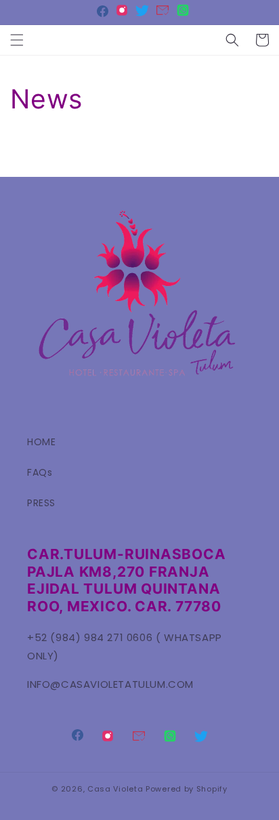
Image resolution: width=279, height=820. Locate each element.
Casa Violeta (115, 788)
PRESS (41, 503)
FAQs (39, 472)
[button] (17, 40)
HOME (41, 442)
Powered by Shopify (187, 788)
